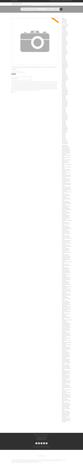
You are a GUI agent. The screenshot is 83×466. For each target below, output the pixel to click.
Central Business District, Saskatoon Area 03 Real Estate (66, 184)
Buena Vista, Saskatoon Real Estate (20, 72)
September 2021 (65, 79)
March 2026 (64, 30)
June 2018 (64, 122)
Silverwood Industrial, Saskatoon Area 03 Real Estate (66, 368)
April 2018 (64, 124)
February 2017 (64, 140)
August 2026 (64, 27)
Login (16, 0)
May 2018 (64, 123)
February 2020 (64, 100)
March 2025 (64, 40)
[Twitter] (39, 443)
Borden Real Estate (65, 169)
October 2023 (64, 53)
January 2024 (64, 51)
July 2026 (63, 28)
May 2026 (64, 29)
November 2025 (65, 32)
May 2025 (64, 38)
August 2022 (64, 67)
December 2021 (65, 77)
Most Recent (64, 26)
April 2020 (64, 98)
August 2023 (64, 54)
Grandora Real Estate (66, 245)
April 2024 (64, 48)
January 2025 (64, 41)
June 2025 (64, 36)
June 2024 (64, 46)
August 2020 (64, 95)
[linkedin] (44, 443)
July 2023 (63, 55)
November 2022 (65, 64)
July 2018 (63, 121)
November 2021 (65, 78)
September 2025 (65, 34)
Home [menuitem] (44, 4)
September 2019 (65, 105)
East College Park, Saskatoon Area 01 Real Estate (66, 224)
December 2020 (65, 90)
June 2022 (64, 70)
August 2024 (64, 45)
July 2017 (63, 134)
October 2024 (64, 44)
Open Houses (64, 21)
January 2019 (64, 115)
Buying (55, 4)
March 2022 (64, 73)
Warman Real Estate (65, 395)
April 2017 (64, 137)
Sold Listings (64, 23)
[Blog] (47, 443)
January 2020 (64, 102)
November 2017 (65, 129)
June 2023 (64, 57)
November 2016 (65, 143)
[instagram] (41, 443)
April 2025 (64, 39)
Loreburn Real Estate (66, 303)
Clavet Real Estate (65, 194)
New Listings (64, 20)
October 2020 (64, 92)
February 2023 (64, 61)
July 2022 (63, 68)
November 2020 (65, 91)
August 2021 (64, 80)
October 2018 (64, 117)
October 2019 (64, 104)
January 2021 (64, 89)
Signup (12, 0)
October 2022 (64, 65)
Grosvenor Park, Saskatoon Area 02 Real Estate (66, 252)
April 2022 (64, 72)
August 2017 (64, 132)
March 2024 (64, 49)
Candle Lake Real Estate (66, 175)
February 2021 (64, 87)
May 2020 (64, 97)
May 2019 (64, 110)
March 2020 (64, 99)
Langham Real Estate (66, 293)
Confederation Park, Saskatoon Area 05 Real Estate (66, 199)
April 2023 (64, 59)
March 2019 (64, 112)
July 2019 (63, 108)
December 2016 (65, 142)
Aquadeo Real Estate (66, 149)
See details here (14, 78)
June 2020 (64, 96)
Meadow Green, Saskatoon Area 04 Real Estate (66, 317)
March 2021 (64, 86)
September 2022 (65, 66)
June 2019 (64, 109)
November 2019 (65, 103)
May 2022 (64, 71)
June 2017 (64, 135)
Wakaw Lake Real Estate (66, 394)
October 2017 (64, 130)
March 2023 (64, 60)
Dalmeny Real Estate (66, 208)
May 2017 (64, 136)
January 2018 (64, 127)
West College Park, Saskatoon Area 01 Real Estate (66, 400)
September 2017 (65, 131)
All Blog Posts (64, 19)
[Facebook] (36, 443)
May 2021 (64, 84)
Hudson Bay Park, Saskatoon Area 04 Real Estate (66, 265)
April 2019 (64, 111)
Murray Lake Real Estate (66, 327)
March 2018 (64, 125)
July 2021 (63, 81)
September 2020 (65, 93)
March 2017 (64, 138)
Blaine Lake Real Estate (66, 159)
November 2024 (65, 42)
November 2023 (65, 52)
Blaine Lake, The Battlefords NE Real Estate (65, 162)
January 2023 (64, 63)
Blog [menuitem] (65, 4)
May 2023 (64, 58)
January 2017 (64, 141)
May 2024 (64, 47)
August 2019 (64, 106)
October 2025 (64, 33)
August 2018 (64, 119)
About (69, 4)
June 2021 (64, 83)
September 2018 (65, 118)
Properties (49, 4)
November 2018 (65, 116)
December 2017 (65, 128)
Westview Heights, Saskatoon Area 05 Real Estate (66, 409)
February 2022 (64, 74)
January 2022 (64, 76)
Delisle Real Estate (65, 211)
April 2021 (64, 85)
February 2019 (64, 114)
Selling (60, 4)
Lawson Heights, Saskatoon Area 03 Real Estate (66, 298)
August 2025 (64, 35)
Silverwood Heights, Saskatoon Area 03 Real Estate (66, 362)
